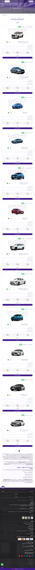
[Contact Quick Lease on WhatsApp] (2, 564)
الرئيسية (32, 14)
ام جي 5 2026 (25, 218)
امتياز (32, 494)
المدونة (16, 496)
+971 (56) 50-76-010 (28, 524)
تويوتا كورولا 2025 (25, 359)
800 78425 (23, 543)
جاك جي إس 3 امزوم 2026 (23, 183)
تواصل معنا (31, 499)
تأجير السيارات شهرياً (30, 559)
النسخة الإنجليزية (4, 14)
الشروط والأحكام (31, 562)
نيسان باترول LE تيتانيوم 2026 (23, 253)
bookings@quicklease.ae (27, 546)
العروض (3, 491)
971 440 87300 (28, 543)
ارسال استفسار (7, 1)
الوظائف (16, 494)
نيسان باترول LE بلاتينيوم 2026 (23, 42)
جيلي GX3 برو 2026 (24, 324)
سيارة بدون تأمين (30, 496)
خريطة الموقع (31, 564)
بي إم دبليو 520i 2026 (24, 395)
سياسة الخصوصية (30, 560)
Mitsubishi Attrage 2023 (23, 77)
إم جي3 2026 (25, 112)
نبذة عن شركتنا (31, 491)
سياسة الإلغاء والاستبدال (29, 563)
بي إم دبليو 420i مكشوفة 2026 (23, 289)
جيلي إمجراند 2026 (24, 147)
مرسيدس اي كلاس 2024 (24, 430)
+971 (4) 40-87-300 (30, 523)
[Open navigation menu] (3, 1)
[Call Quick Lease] (2, 568)
